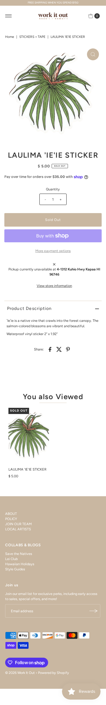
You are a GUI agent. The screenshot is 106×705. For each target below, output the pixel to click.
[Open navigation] (8, 16)
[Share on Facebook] (50, 349)
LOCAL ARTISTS (18, 529)
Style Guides (15, 569)
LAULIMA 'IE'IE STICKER (27, 469)
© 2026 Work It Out (20, 673)
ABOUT (11, 514)
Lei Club (11, 559)
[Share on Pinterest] (68, 349)
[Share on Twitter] (59, 349)
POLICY (11, 519)
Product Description (29, 308)
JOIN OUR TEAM (18, 524)
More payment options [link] (53, 251)
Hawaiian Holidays (19, 564)
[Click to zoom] (93, 54)
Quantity (53, 189)
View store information (54, 286)
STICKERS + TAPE (32, 37)
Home (9, 37)
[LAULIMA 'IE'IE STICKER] (28, 436)
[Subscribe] (93, 611)
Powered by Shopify (53, 673)
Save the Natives (18, 554)
